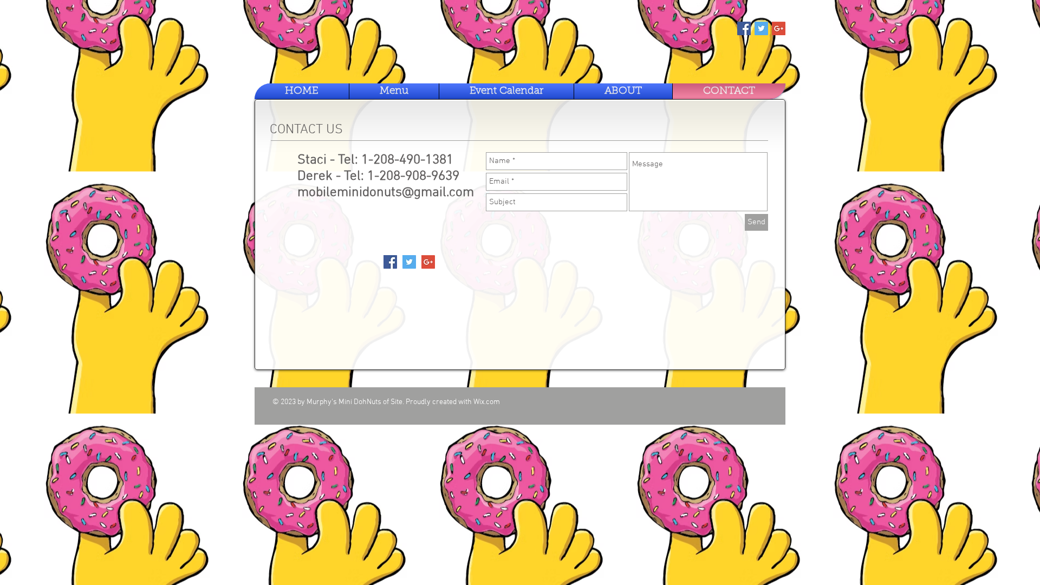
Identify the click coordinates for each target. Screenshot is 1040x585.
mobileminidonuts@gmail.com (385, 193)
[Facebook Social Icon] (744, 28)
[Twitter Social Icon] (761, 28)
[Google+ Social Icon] (778, 28)
